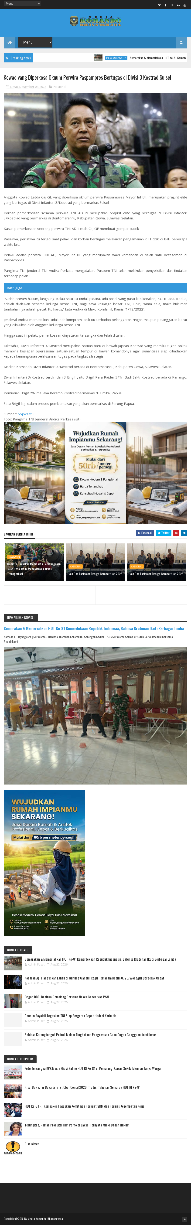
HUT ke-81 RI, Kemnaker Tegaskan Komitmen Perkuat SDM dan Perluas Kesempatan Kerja (84, 1106)
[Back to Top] (184, 1219)
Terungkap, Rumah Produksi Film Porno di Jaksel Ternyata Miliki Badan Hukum (77, 1124)
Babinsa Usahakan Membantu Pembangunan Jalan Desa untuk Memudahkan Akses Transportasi (34, 568)
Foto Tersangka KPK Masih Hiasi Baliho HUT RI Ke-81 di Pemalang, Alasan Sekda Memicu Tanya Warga (93, 1068)
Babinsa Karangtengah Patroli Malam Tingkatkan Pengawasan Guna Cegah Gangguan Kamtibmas (90, 1034)
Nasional (60, 87)
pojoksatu (26, 414)
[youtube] (184, 4)
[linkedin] (178, 4)
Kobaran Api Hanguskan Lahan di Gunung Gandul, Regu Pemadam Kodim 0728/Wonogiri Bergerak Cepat (94, 977)
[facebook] (165, 4)
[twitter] (159, 4)
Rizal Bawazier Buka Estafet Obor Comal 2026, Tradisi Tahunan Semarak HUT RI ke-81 (82, 1087)
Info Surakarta (89, 57)
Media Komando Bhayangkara (45, 1219)
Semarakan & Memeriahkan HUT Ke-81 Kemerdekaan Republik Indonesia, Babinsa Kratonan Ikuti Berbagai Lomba (94, 628)
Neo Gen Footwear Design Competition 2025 (95, 573)
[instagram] (172, 4)
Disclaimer (32, 1143)
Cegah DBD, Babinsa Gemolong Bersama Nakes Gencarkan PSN (67, 996)
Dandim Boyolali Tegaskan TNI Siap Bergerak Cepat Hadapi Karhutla (70, 1015)
